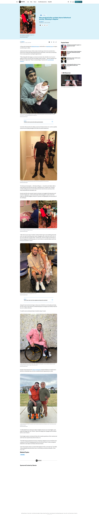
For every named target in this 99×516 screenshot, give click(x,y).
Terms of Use (65, 513)
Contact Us (75, 513)
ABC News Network (24, 513)
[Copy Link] (47, 25)
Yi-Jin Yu (41, 21)
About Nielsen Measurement (59, 513)
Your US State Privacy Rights (36, 513)
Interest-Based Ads (52, 513)
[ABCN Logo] (22, 2)
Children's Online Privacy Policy (44, 513)
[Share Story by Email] (45, 25)
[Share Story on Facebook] (40, 25)
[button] (17, 2)
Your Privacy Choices (71, 513)
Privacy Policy (29, 513)
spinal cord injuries (36, 369)
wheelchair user (49, 46)
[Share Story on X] (42, 25)
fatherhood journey (35, 46)
